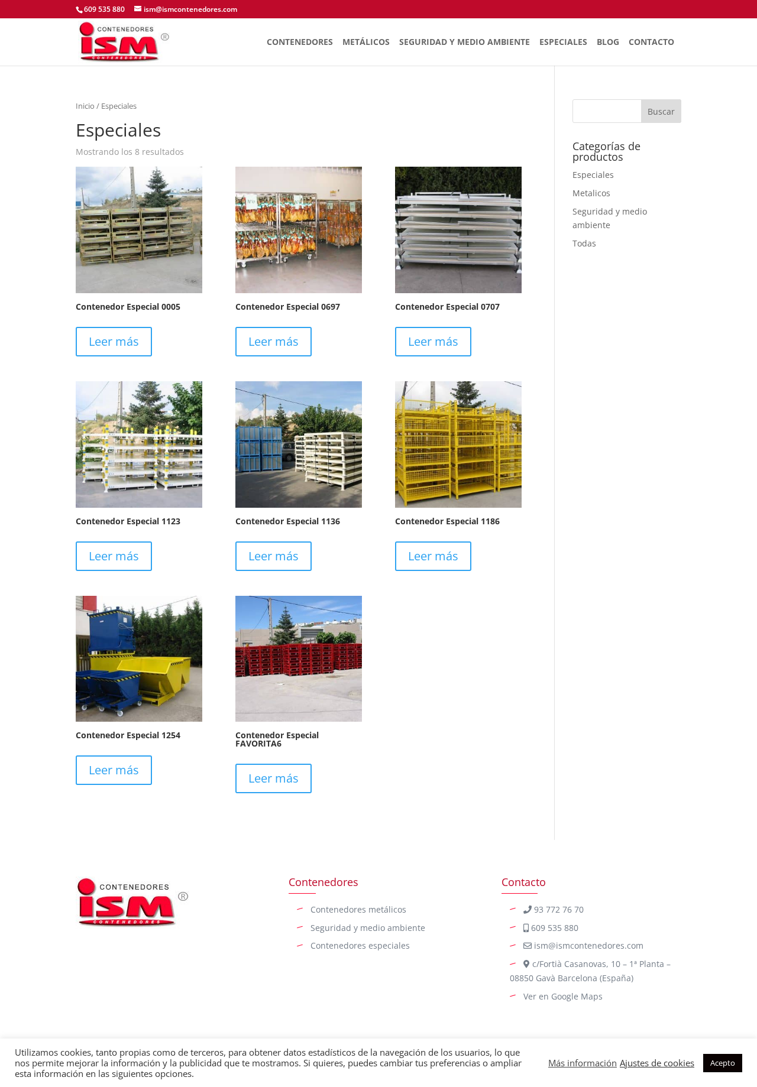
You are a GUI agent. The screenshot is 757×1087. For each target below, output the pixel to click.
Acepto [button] (722, 1062)
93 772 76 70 (558, 909)
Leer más (114, 341)
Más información (582, 1062)
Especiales (563, 42)
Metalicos (591, 193)
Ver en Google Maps (563, 996)
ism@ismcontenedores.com (587, 945)
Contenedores (300, 42)
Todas (584, 243)
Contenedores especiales (360, 945)
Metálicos (366, 42)
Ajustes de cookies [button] (657, 1062)
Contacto (651, 42)
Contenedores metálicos (358, 909)
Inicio (85, 105)
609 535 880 (104, 9)
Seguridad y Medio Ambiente (464, 42)
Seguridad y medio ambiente (367, 927)
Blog (608, 42)
